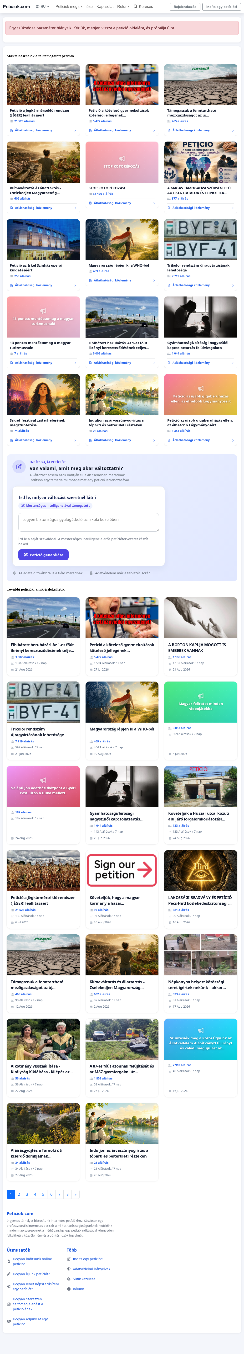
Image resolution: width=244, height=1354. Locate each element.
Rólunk (123, 7)
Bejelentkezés (185, 7)
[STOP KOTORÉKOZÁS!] (122, 175)
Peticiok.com (16, 6)
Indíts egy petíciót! (221, 7)
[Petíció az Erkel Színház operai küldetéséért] (43, 255)
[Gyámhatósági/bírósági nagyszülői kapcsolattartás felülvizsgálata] (200, 332)
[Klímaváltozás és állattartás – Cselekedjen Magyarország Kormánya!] (43, 177)
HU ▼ (45, 6)
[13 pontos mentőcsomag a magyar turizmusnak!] (43, 332)
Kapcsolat (105, 7)
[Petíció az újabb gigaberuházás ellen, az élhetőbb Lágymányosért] (200, 410)
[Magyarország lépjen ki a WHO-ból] (122, 252)
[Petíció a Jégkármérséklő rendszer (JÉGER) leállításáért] (43, 100)
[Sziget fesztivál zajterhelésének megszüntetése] (43, 410)
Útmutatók (18, 1250)
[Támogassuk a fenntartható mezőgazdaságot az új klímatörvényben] (200, 100)
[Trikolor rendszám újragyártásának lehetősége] (200, 255)
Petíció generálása (46, 554)
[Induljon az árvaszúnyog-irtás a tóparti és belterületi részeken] (122, 410)
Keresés (146, 7)
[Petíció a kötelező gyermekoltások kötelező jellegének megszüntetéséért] (122, 100)
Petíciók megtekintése (74, 7)
